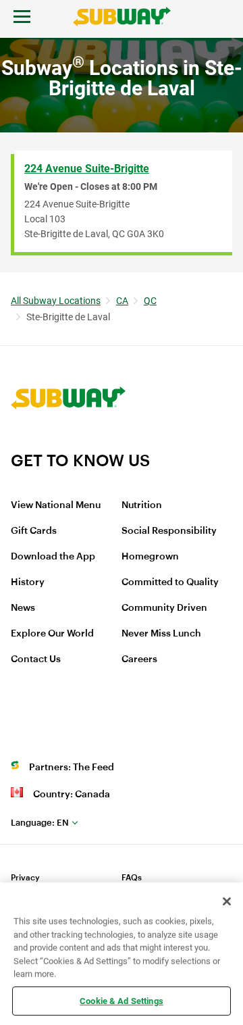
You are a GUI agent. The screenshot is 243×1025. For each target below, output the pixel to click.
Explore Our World (52, 634)
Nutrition (142, 505)
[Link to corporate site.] (68, 441)
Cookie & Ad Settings (121, 1000)
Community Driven (164, 608)
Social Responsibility (169, 531)
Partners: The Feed (71, 767)
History (28, 582)
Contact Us (36, 659)
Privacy (25, 878)
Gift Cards (34, 531)
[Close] (227, 901)
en (40, 822)
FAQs (132, 878)
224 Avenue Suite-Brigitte (86, 168)
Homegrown (150, 556)
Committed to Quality (170, 582)
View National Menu (56, 505)
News (23, 608)
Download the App (53, 556)
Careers (139, 659)
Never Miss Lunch (161, 634)
